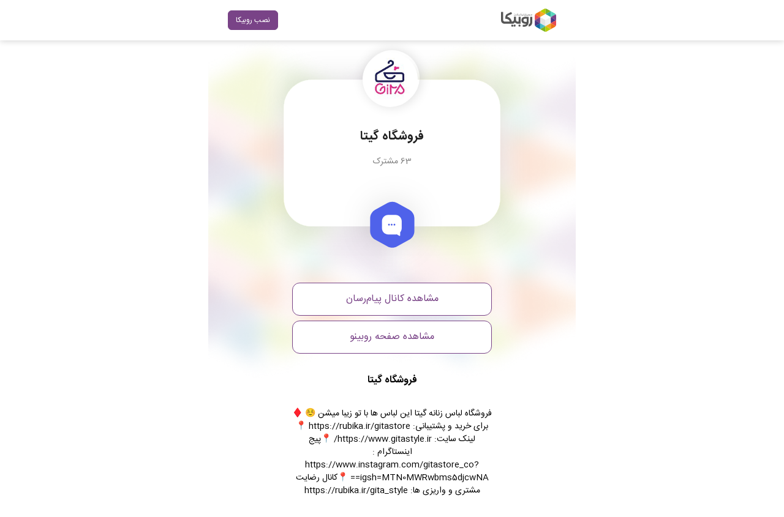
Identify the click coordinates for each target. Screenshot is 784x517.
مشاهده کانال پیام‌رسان (392, 299)
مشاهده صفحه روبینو (392, 337)
